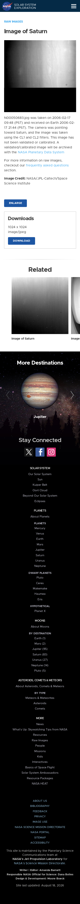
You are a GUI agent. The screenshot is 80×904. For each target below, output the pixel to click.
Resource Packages (40, 778)
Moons (40, 620)
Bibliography (40, 806)
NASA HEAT (40, 783)
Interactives (40, 762)
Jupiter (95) (40, 649)
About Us (40, 801)
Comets (40, 708)
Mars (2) (40, 643)
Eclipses (39, 501)
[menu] (73, 6)
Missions (40, 751)
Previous (8, 395)
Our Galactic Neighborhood (22, 15)
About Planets (39, 516)
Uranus (40, 560)
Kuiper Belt (40, 484)
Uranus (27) (40, 659)
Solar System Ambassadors (40, 772)
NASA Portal (40, 832)
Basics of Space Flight (40, 767)
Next (71, 395)
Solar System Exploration (22, 6)
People (40, 745)
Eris (40, 599)
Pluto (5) (40, 670)
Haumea (40, 593)
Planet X (40, 611)
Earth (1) (40, 638)
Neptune (40, 566)
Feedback (40, 811)
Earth (39, 539)
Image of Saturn (22, 338)
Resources (40, 734)
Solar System (40, 468)
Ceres (40, 583)
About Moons (40, 626)
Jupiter (40, 417)
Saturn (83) (40, 654)
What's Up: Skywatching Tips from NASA (40, 729)
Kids (40, 756)
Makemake (40, 588)
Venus (40, 533)
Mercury (39, 528)
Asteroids (39, 703)
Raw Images (13, 21)
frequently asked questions (47, 165)
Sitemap (40, 837)
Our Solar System (39, 474)
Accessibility (40, 842)
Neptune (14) (39, 665)
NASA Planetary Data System (41, 152)
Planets (40, 510)
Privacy (40, 816)
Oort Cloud (40, 490)
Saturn (40, 555)
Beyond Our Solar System (40, 495)
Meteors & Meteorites (39, 698)
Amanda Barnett (50, 870)
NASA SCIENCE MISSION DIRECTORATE (40, 827)
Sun (40, 479)
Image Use (40, 822)
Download (21, 241)
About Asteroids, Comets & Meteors (40, 686)
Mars (40, 544)
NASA (5, 6)
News (40, 724)
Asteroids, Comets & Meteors (40, 680)
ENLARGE (15, 203)
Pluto (40, 577)
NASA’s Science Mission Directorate (39, 863)
